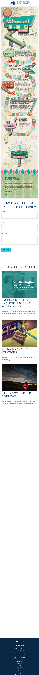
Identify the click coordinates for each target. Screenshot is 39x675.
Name (3, 211)
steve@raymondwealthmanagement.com (19, 654)
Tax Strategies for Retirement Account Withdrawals (16, 303)
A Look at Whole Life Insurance (16, 395)
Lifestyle (19, 673)
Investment (19, 663)
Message (4, 233)
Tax (19, 669)
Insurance (20, 667)
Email (3, 222)
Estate (19, 665)
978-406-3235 (21, 645)
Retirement (19, 661)
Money (20, 671)
